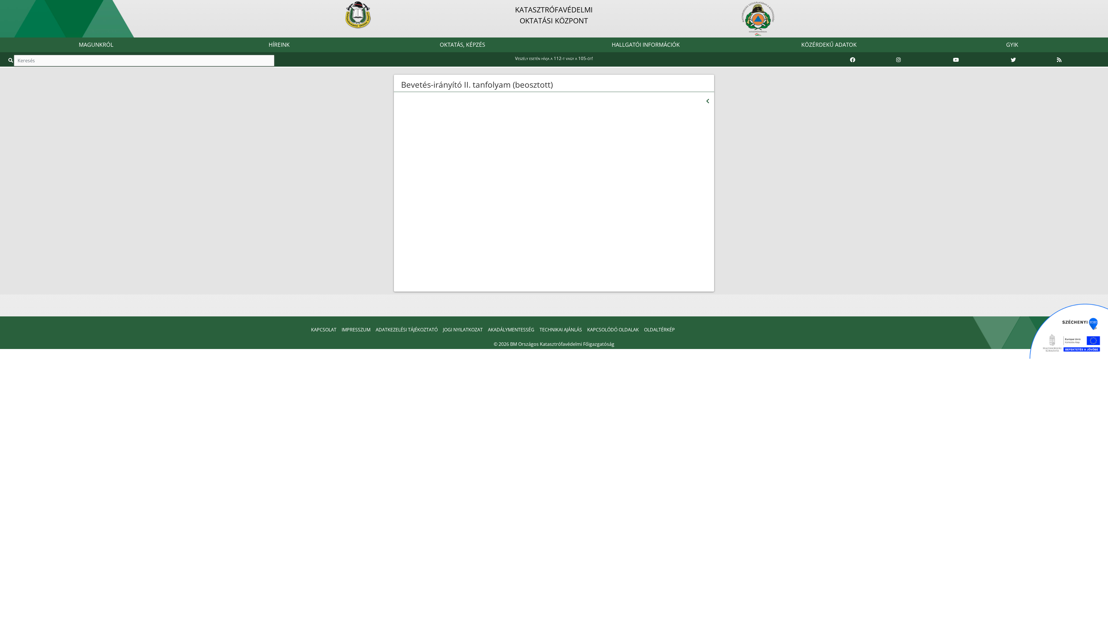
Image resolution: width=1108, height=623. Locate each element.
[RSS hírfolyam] (1059, 60)
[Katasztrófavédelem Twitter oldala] (1013, 60)
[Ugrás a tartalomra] (10, 5)
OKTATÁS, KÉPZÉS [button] (462, 44)
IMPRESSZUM (356, 329)
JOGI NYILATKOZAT (463, 329)
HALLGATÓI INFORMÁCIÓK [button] (646, 44)
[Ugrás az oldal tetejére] (400, 85)
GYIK (1012, 44)
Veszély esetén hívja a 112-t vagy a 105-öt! (554, 58)
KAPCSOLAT (323, 329)
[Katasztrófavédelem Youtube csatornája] (955, 60)
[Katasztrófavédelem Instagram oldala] (898, 60)
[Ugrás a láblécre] (17, 5)
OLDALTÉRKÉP (659, 329)
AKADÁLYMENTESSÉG (511, 329)
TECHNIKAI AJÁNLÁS (561, 329)
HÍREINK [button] (279, 44)
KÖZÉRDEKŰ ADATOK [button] (829, 44)
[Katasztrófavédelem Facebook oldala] (852, 60)
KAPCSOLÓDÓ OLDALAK (613, 329)
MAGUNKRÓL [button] (96, 44)
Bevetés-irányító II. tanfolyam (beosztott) (477, 84)
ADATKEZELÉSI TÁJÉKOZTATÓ (407, 329)
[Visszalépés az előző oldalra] (707, 101)
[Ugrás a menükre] (4, 5)
